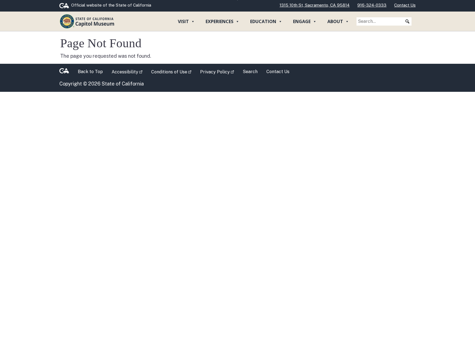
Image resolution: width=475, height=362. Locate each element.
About (335, 21)
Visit (183, 21)
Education (263, 21)
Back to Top (90, 71)
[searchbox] (384, 21)
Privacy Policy (219, 71)
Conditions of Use (173, 71)
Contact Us (277, 71)
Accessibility (129, 71)
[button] (407, 21)
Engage (302, 21)
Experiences (219, 21)
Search (250, 71)
